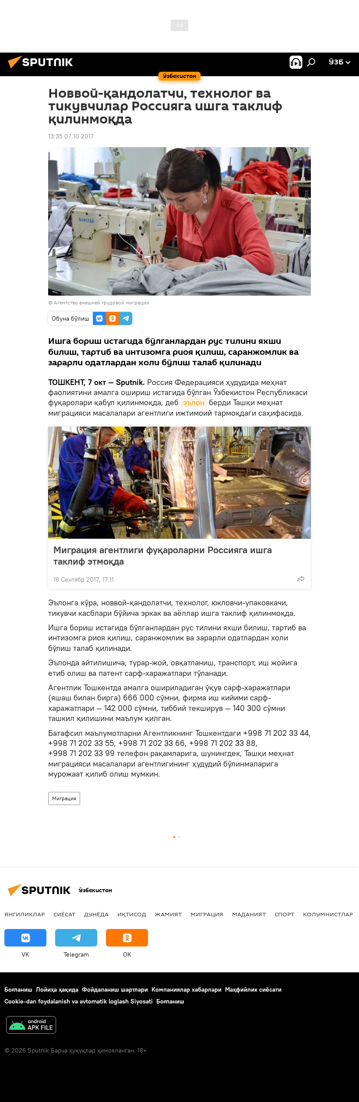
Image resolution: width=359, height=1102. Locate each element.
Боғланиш (18, 989)
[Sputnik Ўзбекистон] (42, 70)
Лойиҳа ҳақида (57, 989)
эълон (193, 402)
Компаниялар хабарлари (186, 989)
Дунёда (96, 914)
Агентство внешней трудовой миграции (101, 302)
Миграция (64, 798)
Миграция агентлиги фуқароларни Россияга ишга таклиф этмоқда (162, 555)
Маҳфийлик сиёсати (253, 989)
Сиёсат (64, 914)
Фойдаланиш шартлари (115, 989)
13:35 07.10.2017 (71, 136)
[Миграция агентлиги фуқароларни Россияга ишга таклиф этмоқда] (179, 483)
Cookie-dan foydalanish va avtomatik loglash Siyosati (78, 1001)
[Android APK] (31, 1026)
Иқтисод (131, 914)
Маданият (249, 914)
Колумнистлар (328, 914)
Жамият (168, 914)
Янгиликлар (24, 914)
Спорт (284, 914)
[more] (301, 578)
